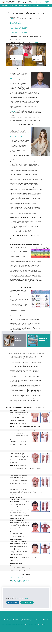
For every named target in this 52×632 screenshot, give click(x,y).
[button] (46, 2)
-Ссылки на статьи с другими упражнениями (18, 32)
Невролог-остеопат (9, 2)
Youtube (11, 78)
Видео (11, 18)
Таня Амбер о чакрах (14, 22)
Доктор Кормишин (10, 1)
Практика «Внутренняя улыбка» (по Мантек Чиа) (20, 579)
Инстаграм (17, 77)
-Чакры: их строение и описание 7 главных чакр (19, 27)
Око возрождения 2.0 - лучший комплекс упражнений (21, 577)
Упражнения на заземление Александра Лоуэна (20, 582)
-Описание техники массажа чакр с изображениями (20, 29)
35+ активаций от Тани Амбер (15, 23)
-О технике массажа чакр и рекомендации (18, 28)
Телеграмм (12, 77)
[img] (35, 2)
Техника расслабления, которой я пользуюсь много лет (21, 580)
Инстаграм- (21, 77)
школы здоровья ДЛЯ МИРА (22, 598)
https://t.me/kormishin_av (35, 42)
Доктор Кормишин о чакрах (15, 21)
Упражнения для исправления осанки (18, 581)
